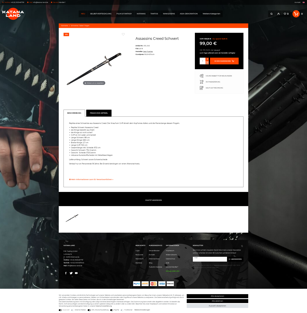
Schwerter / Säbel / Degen (80, 26)
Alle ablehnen (217, 301)
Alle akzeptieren (217, 296)
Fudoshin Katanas (155, 267)
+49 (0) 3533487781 (76, 260)
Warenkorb (140, 259)
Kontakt (298, 2)
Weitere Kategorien (211, 13)
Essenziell (66, 310)
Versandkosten (154, 251)
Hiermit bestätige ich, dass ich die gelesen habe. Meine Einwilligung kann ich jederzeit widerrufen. (216, 266)
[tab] (75, 113)
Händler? (62, 2)
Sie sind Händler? (172, 267)
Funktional (128, 310)
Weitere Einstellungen (142, 310)
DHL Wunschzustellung (100, 310)
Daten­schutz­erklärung (104, 306)
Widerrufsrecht (171, 255)
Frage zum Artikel (99, 113)
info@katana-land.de (40, 2)
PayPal (116, 310)
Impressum (170, 251)
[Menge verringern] (207, 62)
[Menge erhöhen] (207, 59)
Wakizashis (169, 13)
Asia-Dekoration (189, 13)
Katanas (141, 13)
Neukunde (139, 255)
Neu (83, 13)
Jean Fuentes (148, 51)
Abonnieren (236, 259)
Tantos (154, 13)
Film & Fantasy (124, 13)
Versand (217, 50)
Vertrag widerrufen (172, 271)
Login (138, 251)
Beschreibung (74, 113)
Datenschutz (170, 259)
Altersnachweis (154, 259)
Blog (150, 263)
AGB (167, 263)
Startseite (64, 26)
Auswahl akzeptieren (217, 306)
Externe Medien (80, 310)
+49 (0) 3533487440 (77, 263)
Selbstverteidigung (101, 13)
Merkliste (139, 263)
